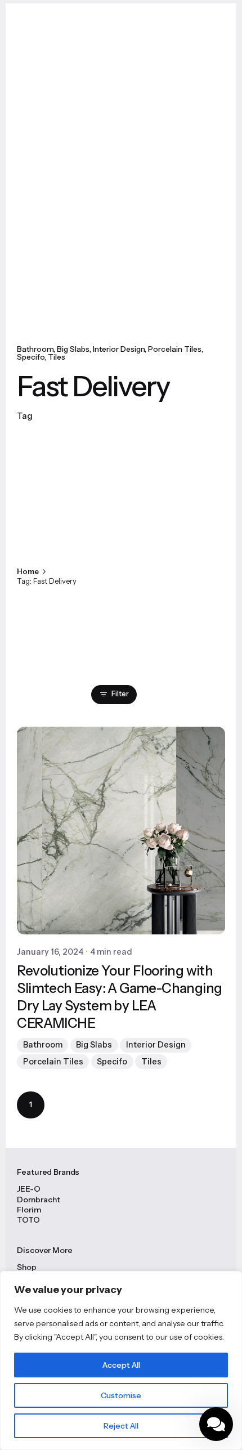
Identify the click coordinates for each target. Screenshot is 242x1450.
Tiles (56, 356)
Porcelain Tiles (174, 348)
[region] (121, 1360)
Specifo (30, 356)
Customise (121, 1395)
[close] (109, 536)
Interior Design (119, 348)
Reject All (121, 1426)
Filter (120, 694)
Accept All (121, 1365)
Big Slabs (73, 348)
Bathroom (35, 348)
